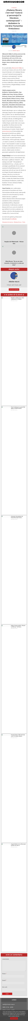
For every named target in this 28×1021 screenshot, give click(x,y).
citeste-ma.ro (16, 50)
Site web (4, 987)
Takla (24, 222)
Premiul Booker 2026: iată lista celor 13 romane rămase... (18, 735)
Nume (4, 973)
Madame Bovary (18, 222)
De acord (14, 1018)
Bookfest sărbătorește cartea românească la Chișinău (17, 298)
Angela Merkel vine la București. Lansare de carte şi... (18, 844)
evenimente (14, 7)
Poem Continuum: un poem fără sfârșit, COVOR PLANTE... (18, 407)
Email (4, 980)
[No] (23, 1015)
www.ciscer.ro (7, 131)
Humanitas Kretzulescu (8, 222)
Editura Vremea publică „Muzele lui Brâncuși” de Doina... (18, 626)
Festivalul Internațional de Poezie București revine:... (17, 517)
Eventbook (13, 219)
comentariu (5, 959)
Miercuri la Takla (17, 68)
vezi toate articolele (14, 289)
